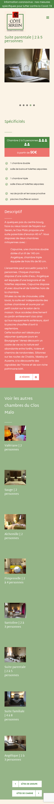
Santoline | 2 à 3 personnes (14, 625)
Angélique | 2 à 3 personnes (14, 758)
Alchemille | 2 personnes (13, 536)
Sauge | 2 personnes (11, 492)
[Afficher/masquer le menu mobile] (48, 17)
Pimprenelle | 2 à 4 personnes (14, 580)
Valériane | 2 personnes (13, 448)
